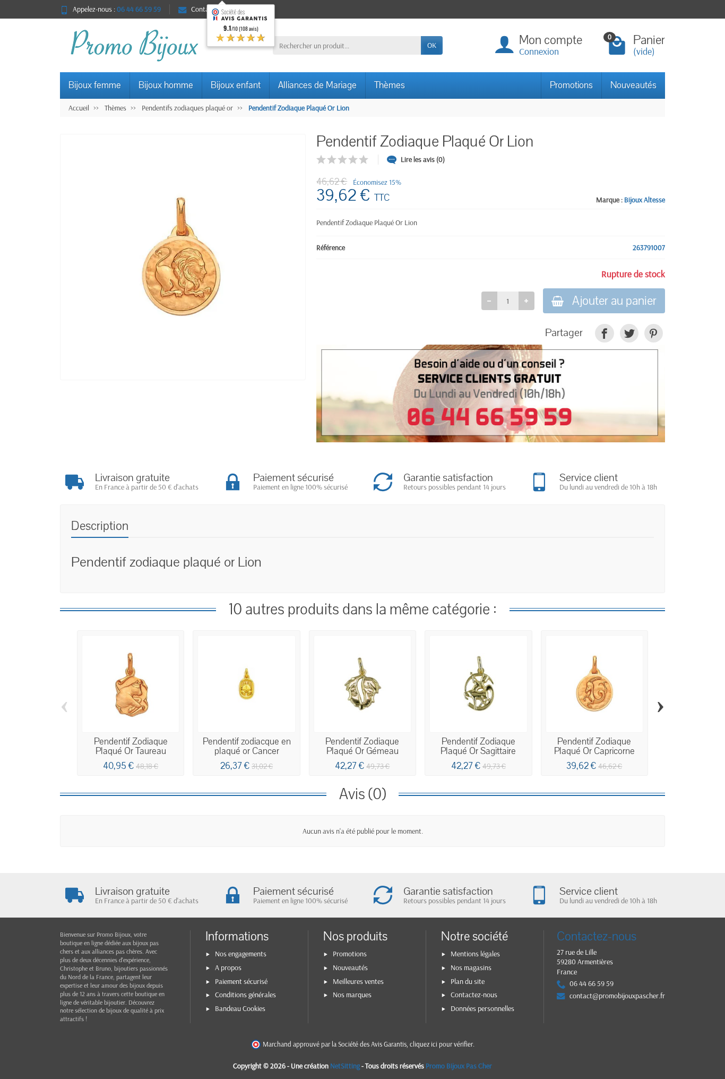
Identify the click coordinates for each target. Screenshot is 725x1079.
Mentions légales (475, 953)
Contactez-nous (474, 994)
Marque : (609, 199)
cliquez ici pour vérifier (441, 1044)
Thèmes (389, 85)
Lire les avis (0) (423, 159)
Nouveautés (633, 85)
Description (99, 526)
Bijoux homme (166, 85)
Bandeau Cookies (240, 1008)
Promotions (571, 85)
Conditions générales (245, 994)
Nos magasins (471, 967)
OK (431, 45)
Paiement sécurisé (241, 981)
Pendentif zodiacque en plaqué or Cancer (247, 746)
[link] (604, 333)
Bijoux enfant (236, 85)
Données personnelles (482, 1008)
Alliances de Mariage (317, 85)
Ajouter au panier (614, 301)
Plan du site (468, 981)
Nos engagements (240, 953)
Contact (203, 9)
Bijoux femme (94, 85)
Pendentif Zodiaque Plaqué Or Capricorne (594, 746)
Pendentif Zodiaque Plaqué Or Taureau (131, 746)
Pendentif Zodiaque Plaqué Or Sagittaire (478, 746)
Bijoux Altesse (644, 199)
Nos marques (352, 994)
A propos (228, 967)
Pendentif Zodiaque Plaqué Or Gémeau (362, 746)
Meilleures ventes (358, 981)
